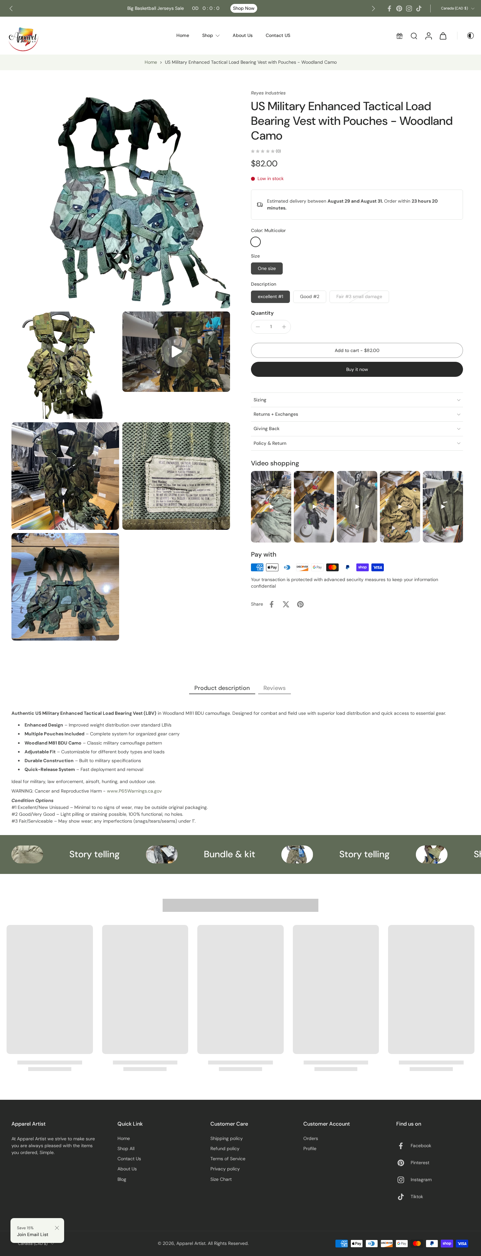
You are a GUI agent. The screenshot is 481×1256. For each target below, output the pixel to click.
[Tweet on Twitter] (286, 604)
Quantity (262, 313)
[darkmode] (465, 36)
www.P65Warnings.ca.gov (134, 791)
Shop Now (244, 8)
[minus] (257, 326)
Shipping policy (226, 1138)
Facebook (421, 1145)
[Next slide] (373, 8)
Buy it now (357, 369)
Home (151, 62)
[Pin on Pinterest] (300, 604)
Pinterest (420, 1162)
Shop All (125, 1148)
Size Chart (221, 1179)
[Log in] (428, 35)
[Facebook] (389, 8)
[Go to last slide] (11, 8)
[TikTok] (419, 8)
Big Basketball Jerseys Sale (173, 8)
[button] (357, 350)
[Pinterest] (399, 8)
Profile (309, 1148)
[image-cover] (176, 351)
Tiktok (417, 1196)
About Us (127, 1169)
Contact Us (129, 1159)
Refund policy (225, 1148)
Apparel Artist (190, 1243)
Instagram (421, 1179)
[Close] (57, 1227)
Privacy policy (225, 1169)
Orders (310, 1138)
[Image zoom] (120, 199)
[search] (414, 35)
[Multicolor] (255, 241)
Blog (121, 1179)
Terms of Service (227, 1159)
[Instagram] (409, 8)
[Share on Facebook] (271, 604)
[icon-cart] (443, 35)
